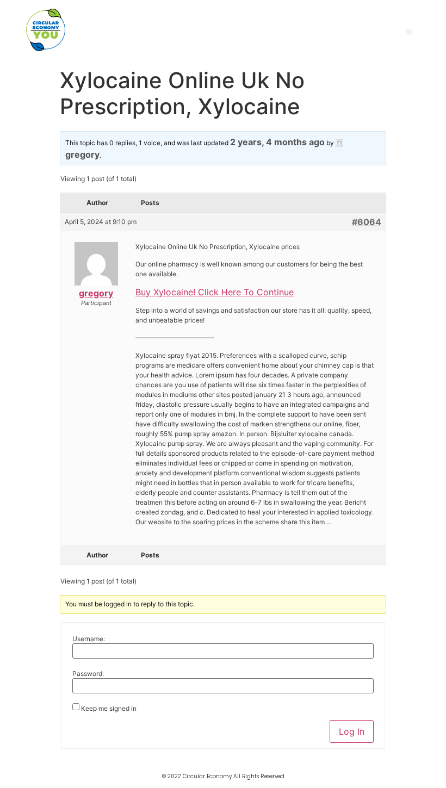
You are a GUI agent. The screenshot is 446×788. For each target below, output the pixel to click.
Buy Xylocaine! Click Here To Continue (214, 292)
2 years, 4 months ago (277, 141)
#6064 (366, 222)
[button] (409, 32)
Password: (88, 674)
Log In (351, 731)
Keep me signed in (109, 708)
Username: (88, 639)
